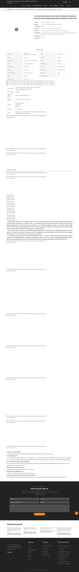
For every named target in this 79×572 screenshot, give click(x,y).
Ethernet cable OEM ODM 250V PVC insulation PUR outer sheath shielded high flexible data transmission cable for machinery (14, 534)
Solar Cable (45, 549)
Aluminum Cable (46, 555)
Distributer (30, 555)
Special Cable (45, 547)
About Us (30, 551)
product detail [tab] (39, 49)
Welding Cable (46, 553)
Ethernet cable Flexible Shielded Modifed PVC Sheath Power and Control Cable (30, 533)
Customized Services (32, 549)
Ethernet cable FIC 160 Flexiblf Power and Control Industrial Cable (47, 531)
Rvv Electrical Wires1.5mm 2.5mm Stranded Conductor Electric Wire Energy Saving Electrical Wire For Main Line (38, 9)
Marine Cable (45, 551)
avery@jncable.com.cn (65, 551)
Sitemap (47, 569)
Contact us (30, 559)
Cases (29, 553)
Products (30, 547)
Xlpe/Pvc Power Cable (47, 545)
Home (29, 545)
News (29, 557)
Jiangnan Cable (10, 9)
